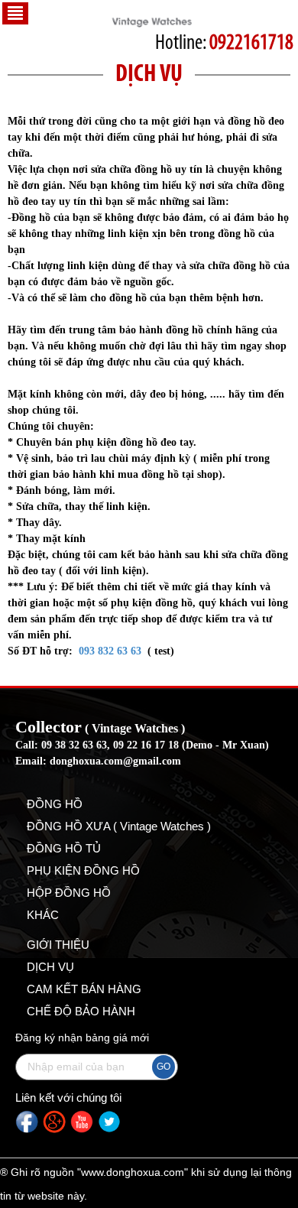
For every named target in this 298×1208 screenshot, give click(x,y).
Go (163, 1066)
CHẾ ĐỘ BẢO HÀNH (81, 1011)
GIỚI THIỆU (58, 944)
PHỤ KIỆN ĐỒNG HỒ (83, 870)
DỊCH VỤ (50, 966)
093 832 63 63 (110, 651)
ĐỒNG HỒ (55, 803)
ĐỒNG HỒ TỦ (64, 848)
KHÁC (43, 914)
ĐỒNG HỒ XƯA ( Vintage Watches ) (119, 826)
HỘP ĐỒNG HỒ (69, 892)
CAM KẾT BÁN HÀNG (84, 988)
